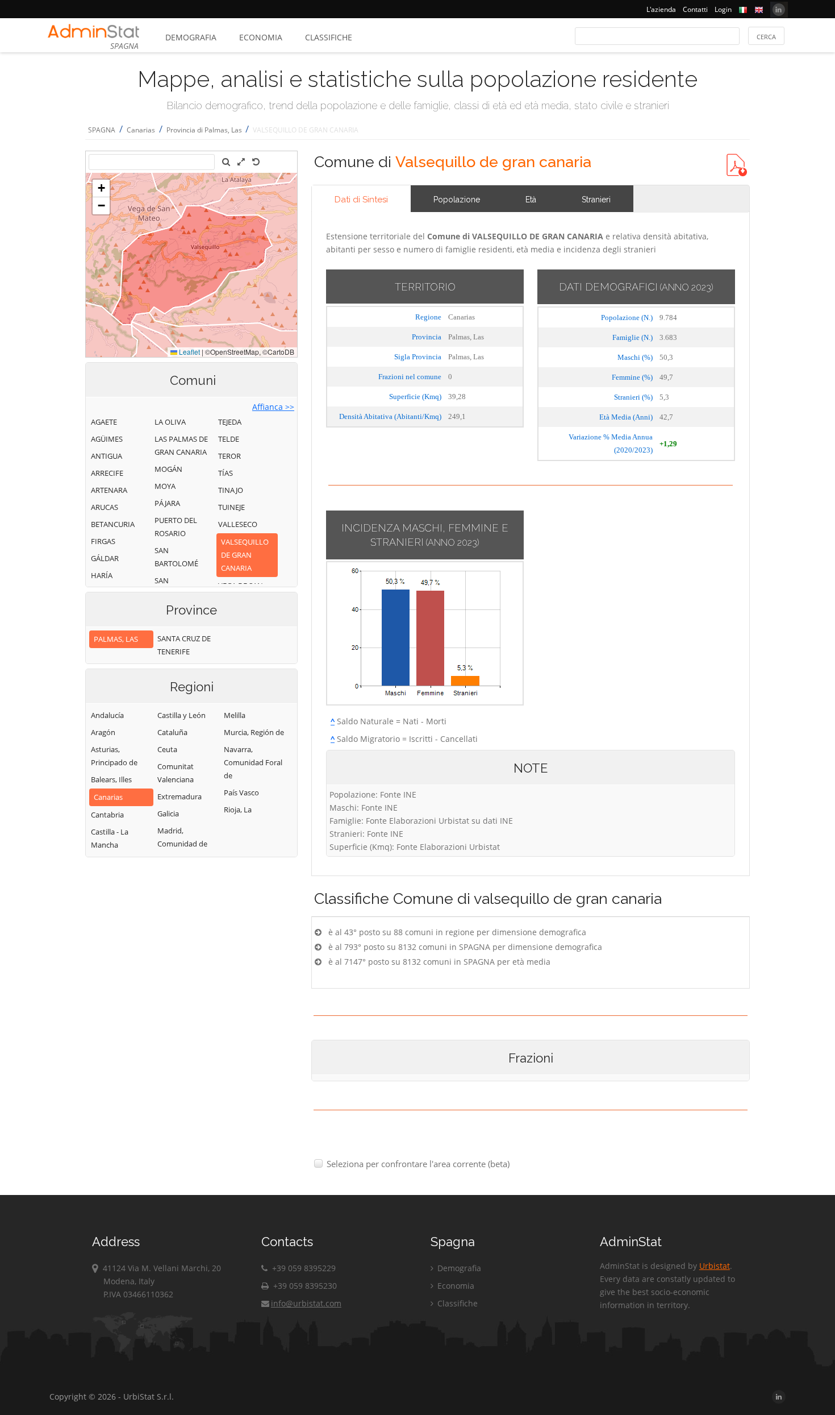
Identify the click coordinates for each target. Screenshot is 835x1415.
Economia (260, 37)
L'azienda (661, 9)
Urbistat (714, 1265)
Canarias (141, 130)
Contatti (695, 9)
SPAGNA (101, 130)
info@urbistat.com (306, 1303)
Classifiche (328, 37)
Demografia (190, 37)
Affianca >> (273, 406)
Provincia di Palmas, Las (205, 130)
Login (723, 9)
